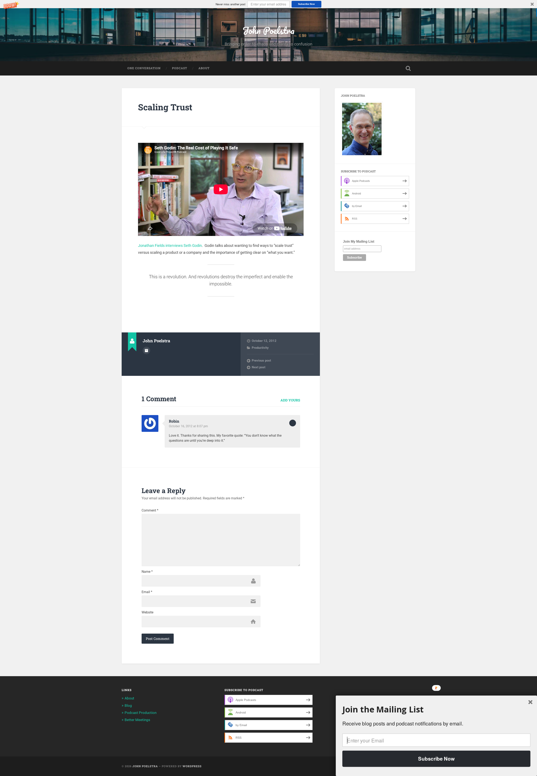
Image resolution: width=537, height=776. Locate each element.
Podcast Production (140, 713)
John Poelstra (268, 30)
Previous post (261, 360)
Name (147, 571)
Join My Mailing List (358, 241)
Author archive (146, 350)
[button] (268, 4)
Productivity (260, 348)
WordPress (192, 766)
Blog (128, 705)
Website (147, 612)
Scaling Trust (165, 107)
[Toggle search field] (408, 68)
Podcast (179, 68)
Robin (174, 421)
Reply (292, 423)
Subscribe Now (306, 3)
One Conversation (144, 68)
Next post (258, 367)
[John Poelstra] (362, 155)
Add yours (290, 400)
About (204, 68)
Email (147, 592)
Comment (150, 510)
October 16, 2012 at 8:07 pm (188, 426)
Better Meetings (137, 720)
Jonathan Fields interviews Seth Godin (170, 245)
